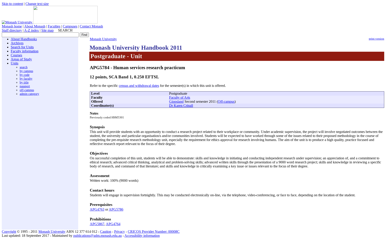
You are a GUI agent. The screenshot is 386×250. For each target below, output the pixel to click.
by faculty (26, 78)
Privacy (119, 231)
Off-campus (226, 101)
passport (25, 86)
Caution (105, 231)
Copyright (9, 231)
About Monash (34, 26)
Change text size (37, 4)
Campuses (70, 26)
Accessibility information (142, 235)
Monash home (12, 26)
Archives (17, 43)
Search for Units (22, 47)
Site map (47, 30)
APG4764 (113, 224)
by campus (26, 71)
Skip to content (12, 4)
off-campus (27, 90)
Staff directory (12, 30)
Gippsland (176, 101)
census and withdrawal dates (139, 86)
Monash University (103, 39)
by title (24, 82)
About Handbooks (24, 39)
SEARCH (65, 30)
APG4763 (97, 209)
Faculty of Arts (179, 97)
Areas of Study (21, 59)
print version (376, 38)
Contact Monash (91, 26)
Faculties (54, 26)
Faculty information (24, 51)
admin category (29, 94)
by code (24, 75)
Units (14, 63)
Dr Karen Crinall (181, 105)
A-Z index (31, 30)
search (23, 67)
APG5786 (116, 209)
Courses (16, 55)
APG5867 (97, 224)
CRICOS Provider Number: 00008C (154, 231)
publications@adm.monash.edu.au (97, 235)
